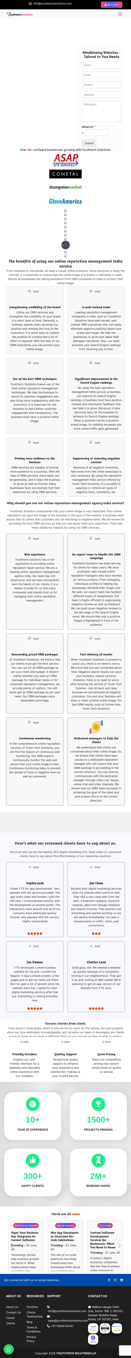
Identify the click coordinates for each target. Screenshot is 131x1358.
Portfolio (32, 1307)
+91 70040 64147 (61, 1326)
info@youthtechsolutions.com (52, 3)
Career (10, 1318)
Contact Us (13, 1312)
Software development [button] (26, 1225)
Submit (89, 143)
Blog (29, 1322)
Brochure (113, 4)
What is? (89, 127)
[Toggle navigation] (120, 14)
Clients (10, 1323)
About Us (12, 1307)
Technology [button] (105, 1225)
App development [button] (65, 1225)
